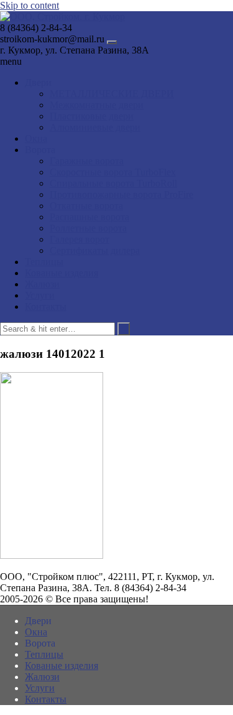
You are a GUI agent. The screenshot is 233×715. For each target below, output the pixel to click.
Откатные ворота (86, 205)
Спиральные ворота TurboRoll (113, 183)
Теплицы (44, 261)
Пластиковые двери (92, 116)
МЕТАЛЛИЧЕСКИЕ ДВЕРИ (112, 93)
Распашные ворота (89, 217)
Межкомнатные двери (97, 105)
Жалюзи (42, 284)
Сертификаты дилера (95, 250)
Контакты (45, 306)
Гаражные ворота (87, 161)
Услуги (40, 295)
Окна (36, 138)
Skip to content (29, 5)
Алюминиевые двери (95, 127)
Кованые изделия (61, 273)
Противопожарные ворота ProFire (121, 194)
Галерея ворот (79, 239)
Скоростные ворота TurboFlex (113, 172)
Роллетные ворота (88, 228)
